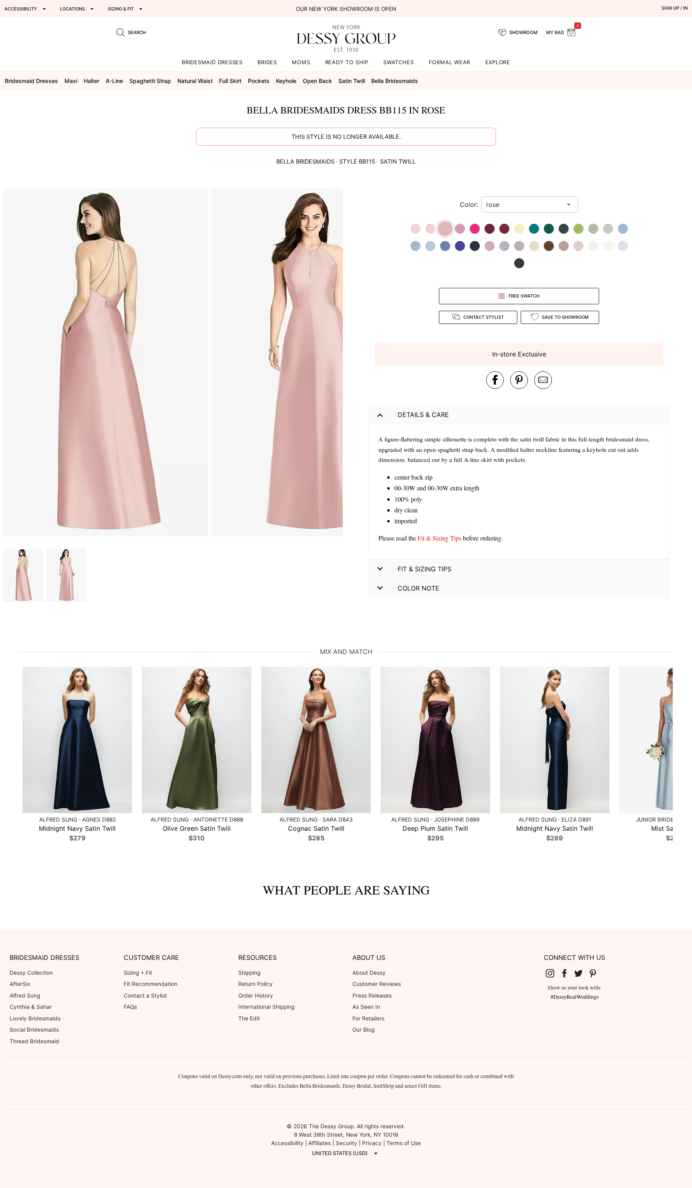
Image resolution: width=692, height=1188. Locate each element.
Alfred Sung (25, 995)
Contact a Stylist (145, 995)
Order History (255, 995)
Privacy (372, 1143)
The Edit (249, 1018)
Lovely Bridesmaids (35, 1018)
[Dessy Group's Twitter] (582, 973)
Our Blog (363, 1029)
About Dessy (369, 972)
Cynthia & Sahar (31, 1007)
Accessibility (287, 1143)
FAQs (130, 1007)
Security (346, 1143)
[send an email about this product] (543, 380)
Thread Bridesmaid (34, 1041)
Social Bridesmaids (34, 1029)
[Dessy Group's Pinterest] (596, 973)
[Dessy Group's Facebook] (567, 973)
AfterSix (20, 984)
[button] (107, 363)
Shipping (249, 972)
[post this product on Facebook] (495, 380)
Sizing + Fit (138, 972)
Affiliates (319, 1143)
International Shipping (266, 1007)
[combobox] (523, 204)
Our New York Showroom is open (346, 9)
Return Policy (255, 984)
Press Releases (372, 995)
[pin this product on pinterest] (519, 380)
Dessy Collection (31, 972)
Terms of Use (403, 1143)
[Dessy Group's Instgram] (553, 973)
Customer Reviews (376, 984)
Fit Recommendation (150, 984)
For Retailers (368, 1018)
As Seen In (366, 1007)
